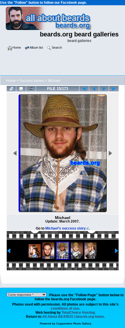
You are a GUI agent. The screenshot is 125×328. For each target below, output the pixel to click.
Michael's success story (65, 228)
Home (11, 81)
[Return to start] (84, 88)
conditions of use (65, 308)
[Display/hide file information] (21, 88)
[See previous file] (94, 88)
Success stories (31, 81)
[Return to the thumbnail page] (11, 88)
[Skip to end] (114, 88)
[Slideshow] (31, 88)
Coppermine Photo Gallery (73, 323)
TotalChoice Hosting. (79, 313)
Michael (54, 81)
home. (73, 317)
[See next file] (104, 88)
